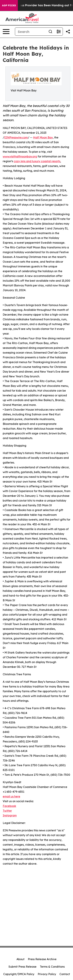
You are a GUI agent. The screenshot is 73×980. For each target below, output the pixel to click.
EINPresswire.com (16, 137)
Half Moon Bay (43, 137)
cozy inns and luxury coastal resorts (37, 161)
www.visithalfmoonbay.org (20, 156)
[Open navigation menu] (6, 31)
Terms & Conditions (52, 966)
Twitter (7, 810)
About (20, 959)
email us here (11, 796)
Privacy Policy (47, 974)
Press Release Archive (42, 959)
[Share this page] (68, 31)
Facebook (9, 806)
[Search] (50, 31)
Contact (64, 974)
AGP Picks (9, 5)
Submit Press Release (22, 966)
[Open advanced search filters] (58, 31)
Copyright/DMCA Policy (18, 974)
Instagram (10, 815)
